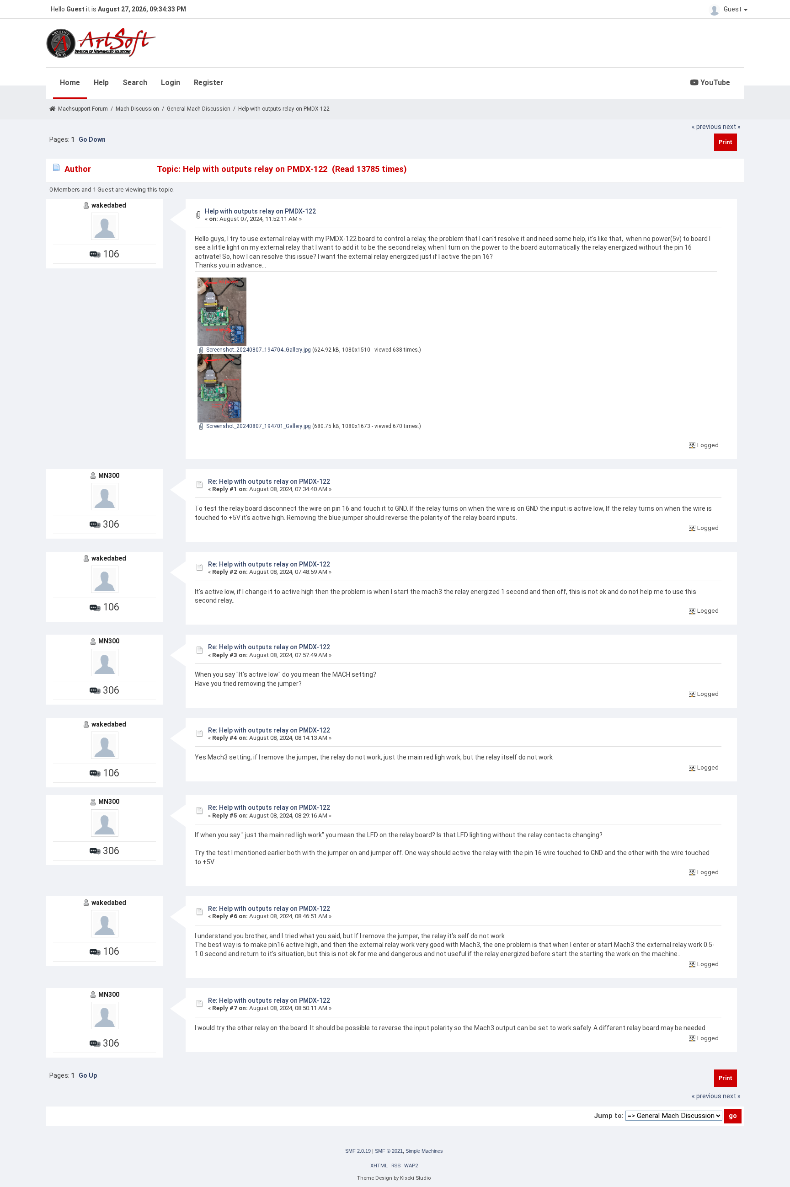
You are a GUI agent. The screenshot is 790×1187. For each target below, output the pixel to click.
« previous (706, 126)
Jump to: (609, 1116)
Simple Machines (424, 1151)
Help (101, 82)
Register (209, 82)
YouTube (714, 82)
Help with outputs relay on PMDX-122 (260, 211)
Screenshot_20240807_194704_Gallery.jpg (258, 350)
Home (70, 82)
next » (732, 126)
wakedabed (108, 205)
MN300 (108, 475)
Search (135, 82)
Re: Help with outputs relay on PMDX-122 (269, 481)
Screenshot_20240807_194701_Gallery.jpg (258, 426)
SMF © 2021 (389, 1151)
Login (170, 82)
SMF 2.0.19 (358, 1151)
